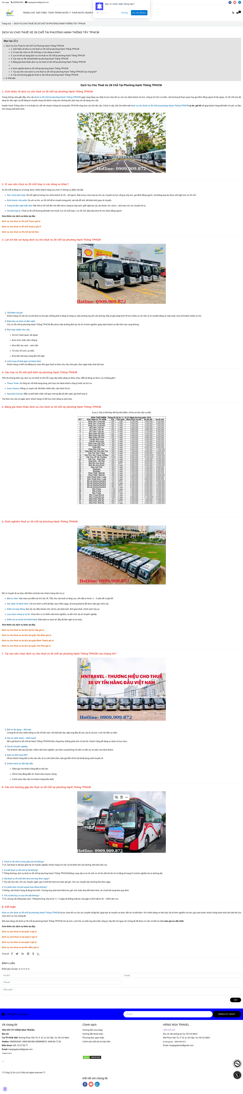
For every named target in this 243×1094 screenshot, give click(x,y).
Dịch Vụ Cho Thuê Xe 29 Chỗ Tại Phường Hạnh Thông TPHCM (35, 46)
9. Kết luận (10, 78)
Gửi (235, 1000)
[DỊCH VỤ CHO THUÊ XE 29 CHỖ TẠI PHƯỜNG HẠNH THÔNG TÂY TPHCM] (12, 953)
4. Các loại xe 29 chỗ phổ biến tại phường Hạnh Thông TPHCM (39, 59)
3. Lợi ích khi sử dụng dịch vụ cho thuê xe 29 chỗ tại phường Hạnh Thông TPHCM (48, 55)
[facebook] (85, 1084)
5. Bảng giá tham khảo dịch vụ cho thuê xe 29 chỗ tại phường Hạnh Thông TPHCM (48, 62)
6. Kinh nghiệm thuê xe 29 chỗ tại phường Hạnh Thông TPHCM (39, 68)
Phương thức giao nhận (93, 1038)
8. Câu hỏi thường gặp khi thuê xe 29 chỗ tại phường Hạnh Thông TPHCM (44, 75)
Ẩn (15, 41)
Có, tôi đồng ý (139, 13)
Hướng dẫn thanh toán (93, 1034)
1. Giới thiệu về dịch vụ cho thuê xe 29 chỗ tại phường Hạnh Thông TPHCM (45, 49)
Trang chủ (6, 24)
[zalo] (97, 1084)
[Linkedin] (22, 953)
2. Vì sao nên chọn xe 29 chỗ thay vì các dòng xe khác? (35, 52)
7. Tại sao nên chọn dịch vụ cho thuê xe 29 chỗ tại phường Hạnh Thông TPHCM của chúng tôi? (54, 72)
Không (124, 13)
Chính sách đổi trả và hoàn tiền (96, 1042)
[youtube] (91, 1084)
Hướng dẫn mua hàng (93, 1030)
